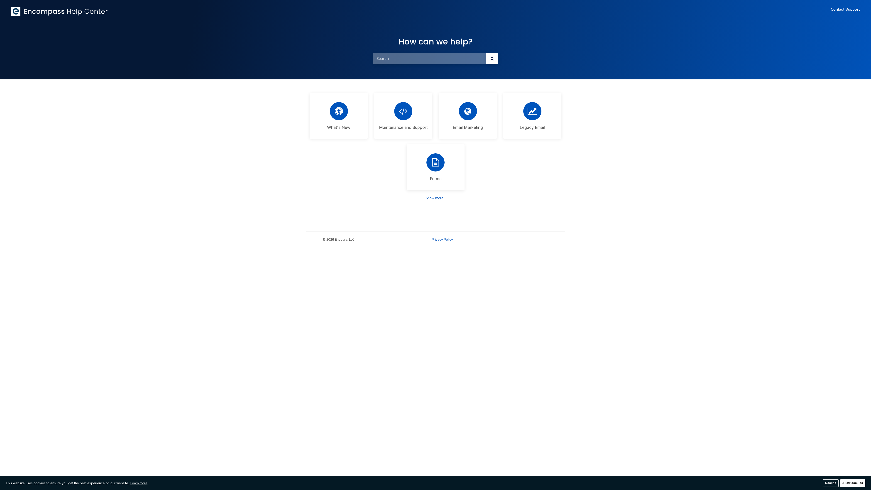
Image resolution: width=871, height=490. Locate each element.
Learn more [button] (138, 483)
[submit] (492, 58)
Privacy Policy (442, 239)
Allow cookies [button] (852, 483)
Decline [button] (830, 483)
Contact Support (845, 9)
